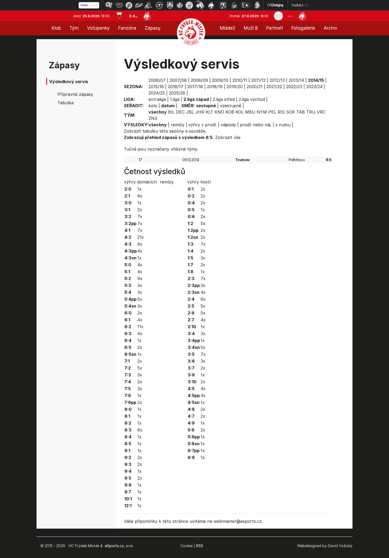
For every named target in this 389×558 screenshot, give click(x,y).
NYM (262, 112)
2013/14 (296, 80)
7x (139, 216)
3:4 (133, 16)
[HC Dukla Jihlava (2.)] (119, 5)
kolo (152, 105)
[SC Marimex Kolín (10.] (200, 5)
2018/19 (215, 86)
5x (139, 299)
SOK (290, 112)
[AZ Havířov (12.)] (223, 5)
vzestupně (230, 105)
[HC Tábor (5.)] (148, 5)
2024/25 (156, 93)
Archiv (330, 28)
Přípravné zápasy (75, 94)
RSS (199, 545)
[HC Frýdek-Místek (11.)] (211, 5)
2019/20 (235, 86)
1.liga (174, 99)
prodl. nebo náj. (256, 124)
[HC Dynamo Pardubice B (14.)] (245, 5)
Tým (74, 28)
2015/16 (156, 86)
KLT (209, 112)
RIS (281, 112)
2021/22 (274, 86)
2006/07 (157, 80)
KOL (240, 112)
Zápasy (153, 28)
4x (139, 251)
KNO (219, 112)
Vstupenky (98, 28)
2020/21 (255, 86)
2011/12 (258, 80)
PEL (272, 112)
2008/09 (199, 80)
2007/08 (178, 80)
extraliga (157, 99)
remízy (177, 124)
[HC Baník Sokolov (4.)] (138, 5)
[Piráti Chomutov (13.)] (235, 5)
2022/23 (294, 86)
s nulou (283, 124)
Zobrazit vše (228, 137)
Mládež (227, 28)
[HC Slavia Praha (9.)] (189, 5)
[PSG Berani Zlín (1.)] (108, 5)
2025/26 (177, 93)
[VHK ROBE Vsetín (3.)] (129, 5)
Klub (56, 28)
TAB (300, 112)
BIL (171, 112)
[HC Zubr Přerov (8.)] (179, 5)
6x (139, 196)
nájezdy (228, 124)
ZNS (152, 118)
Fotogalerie (303, 28)
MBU (250, 112)
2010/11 (239, 80)
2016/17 (175, 86)
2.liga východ (252, 99)
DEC (180, 112)
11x (140, 326)
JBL (190, 112)
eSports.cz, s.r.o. (119, 545)
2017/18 (195, 86)
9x (139, 278)
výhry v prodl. (202, 124)
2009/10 (220, 80)
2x (139, 209)
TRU (310, 112)
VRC (321, 112)
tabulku (150, 131)
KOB (229, 112)
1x (139, 189)
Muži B (251, 28)
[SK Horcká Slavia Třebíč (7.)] (170, 5)
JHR (199, 112)
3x (139, 285)
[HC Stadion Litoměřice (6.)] (159, 5)
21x (140, 237)
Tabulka (65, 102)
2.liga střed (224, 99)
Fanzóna (127, 28)
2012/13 (277, 80)
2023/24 (314, 86)
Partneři (274, 28)
